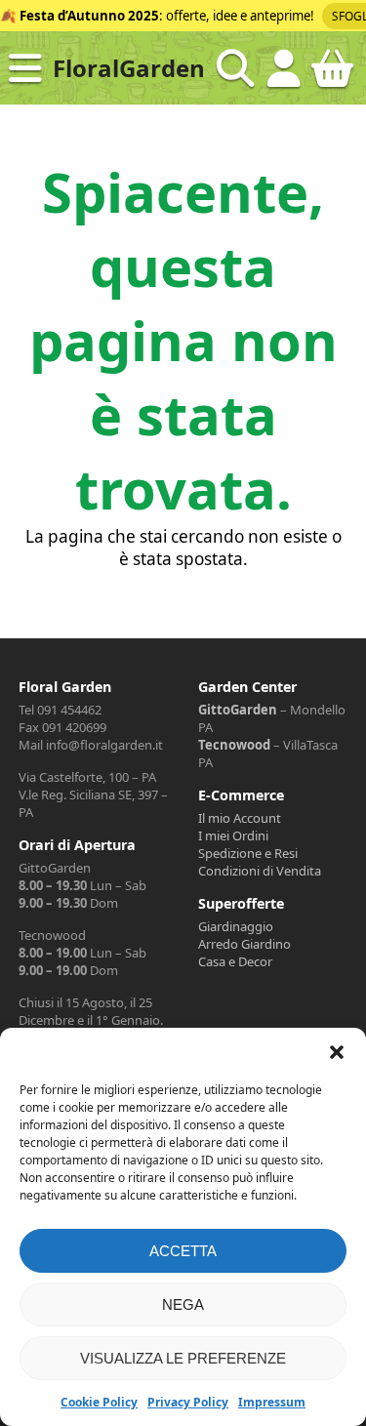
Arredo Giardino (244, 944)
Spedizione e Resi (248, 853)
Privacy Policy (187, 1402)
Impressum (271, 1402)
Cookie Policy (99, 1402)
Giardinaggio (235, 926)
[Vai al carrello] (332, 76)
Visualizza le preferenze (183, 1358)
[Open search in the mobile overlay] (235, 68)
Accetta (183, 1251)
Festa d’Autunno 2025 (89, 15)
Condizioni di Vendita (259, 870)
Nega (183, 1304)
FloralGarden (129, 68)
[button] (336, 1052)
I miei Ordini (233, 835)
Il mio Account (239, 818)
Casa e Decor (235, 961)
